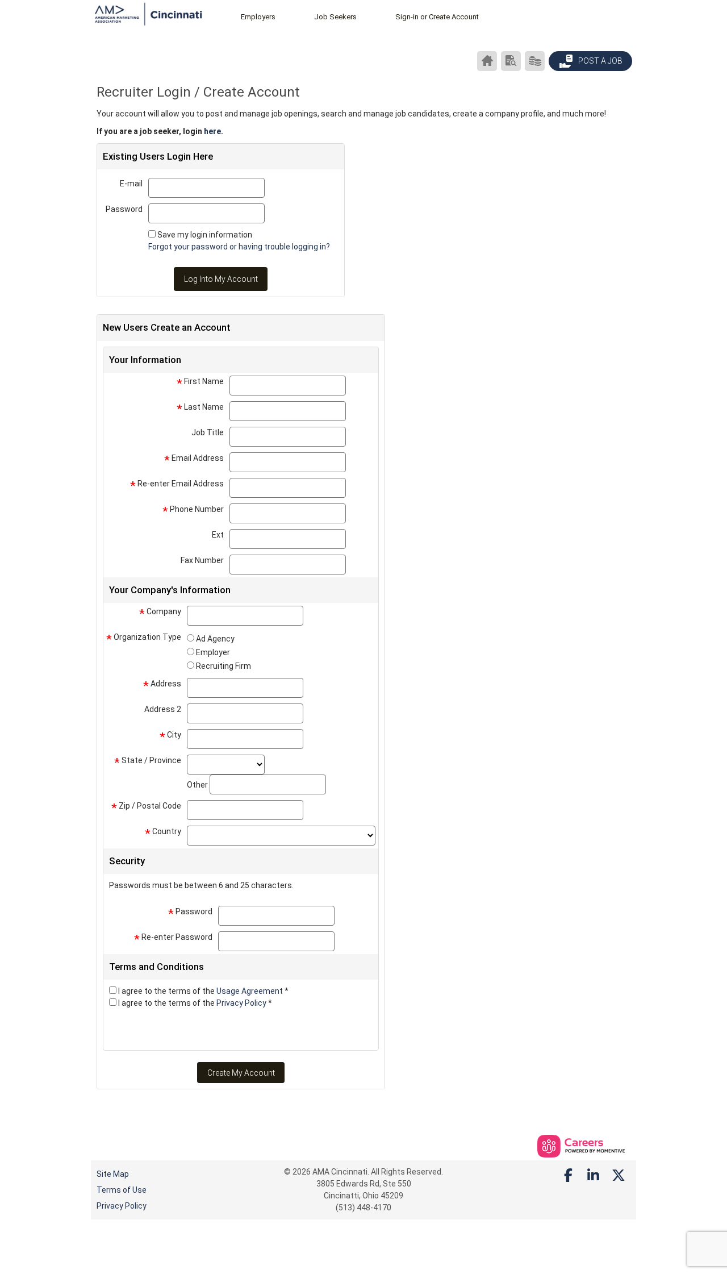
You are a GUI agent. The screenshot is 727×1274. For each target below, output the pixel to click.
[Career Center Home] (487, 61)
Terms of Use (122, 1189)
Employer (213, 652)
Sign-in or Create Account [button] (437, 17)
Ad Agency (215, 638)
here (212, 131)
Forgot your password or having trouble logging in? (239, 246)
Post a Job (599, 60)
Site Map (113, 1174)
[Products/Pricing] (535, 61)
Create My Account (241, 1072)
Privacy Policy (242, 1002)
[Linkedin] (593, 1176)
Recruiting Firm (223, 666)
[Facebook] (568, 1176)
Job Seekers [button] (335, 17)
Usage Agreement (250, 991)
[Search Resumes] (511, 61)
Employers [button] (258, 17)
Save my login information (204, 234)
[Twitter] (619, 1176)
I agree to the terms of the (203, 991)
